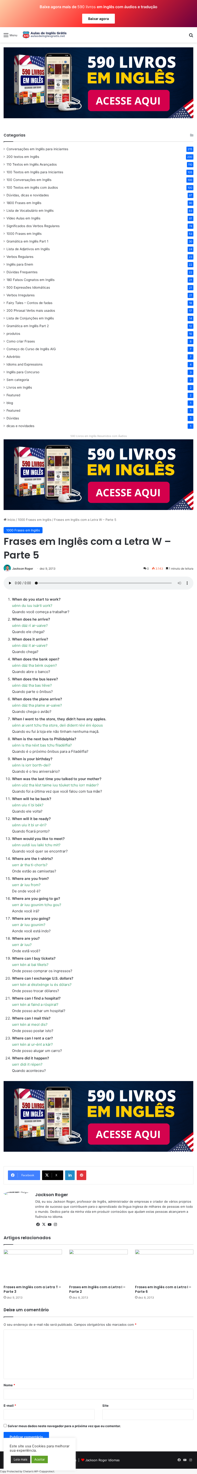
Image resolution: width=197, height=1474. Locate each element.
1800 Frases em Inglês (23, 203)
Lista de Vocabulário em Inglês (30, 210)
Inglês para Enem (19, 264)
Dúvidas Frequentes (21, 272)
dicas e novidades (20, 426)
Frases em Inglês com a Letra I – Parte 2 (97, 1289)
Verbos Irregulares (20, 295)
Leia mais (20, 1459)
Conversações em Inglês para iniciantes (37, 149)
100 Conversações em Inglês (28, 180)
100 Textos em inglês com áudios (32, 187)
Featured (13, 395)
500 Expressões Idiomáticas (28, 287)
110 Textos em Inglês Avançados (31, 164)
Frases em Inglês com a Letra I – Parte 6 (163, 1289)
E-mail (10, 1405)
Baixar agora (98, 19)
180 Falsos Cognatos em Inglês (30, 280)
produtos (13, 334)
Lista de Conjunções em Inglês (30, 318)
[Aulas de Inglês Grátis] (44, 35)
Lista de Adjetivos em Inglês (28, 249)
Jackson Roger (22, 568)
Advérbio (13, 357)
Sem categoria (17, 380)
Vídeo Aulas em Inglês (23, 218)
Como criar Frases (20, 341)
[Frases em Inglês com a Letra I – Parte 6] (164, 1266)
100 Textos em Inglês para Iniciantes (34, 172)
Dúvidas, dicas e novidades (27, 195)
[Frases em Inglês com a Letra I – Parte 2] (98, 1266)
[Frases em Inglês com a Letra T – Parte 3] (33, 1266)
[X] (44, 1224)
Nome (9, 1385)
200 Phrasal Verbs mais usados (30, 310)
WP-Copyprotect (44, 1471)
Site (105, 1405)
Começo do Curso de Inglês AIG (31, 349)
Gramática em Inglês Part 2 (27, 326)
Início (10, 520)
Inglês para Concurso (22, 372)
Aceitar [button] (39, 1459)
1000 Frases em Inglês (34, 520)
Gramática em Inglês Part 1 (27, 241)
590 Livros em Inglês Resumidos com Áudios (98, 436)
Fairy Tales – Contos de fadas (29, 303)
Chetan (27, 1471)
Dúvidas (12, 418)
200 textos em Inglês (22, 157)
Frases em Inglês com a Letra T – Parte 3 (32, 1289)
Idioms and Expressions (24, 364)
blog (9, 403)
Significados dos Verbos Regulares (33, 226)
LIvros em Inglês (19, 387)
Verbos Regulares (19, 257)
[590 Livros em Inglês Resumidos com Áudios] (98, 82)
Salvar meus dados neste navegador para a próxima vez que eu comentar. (64, 1426)
